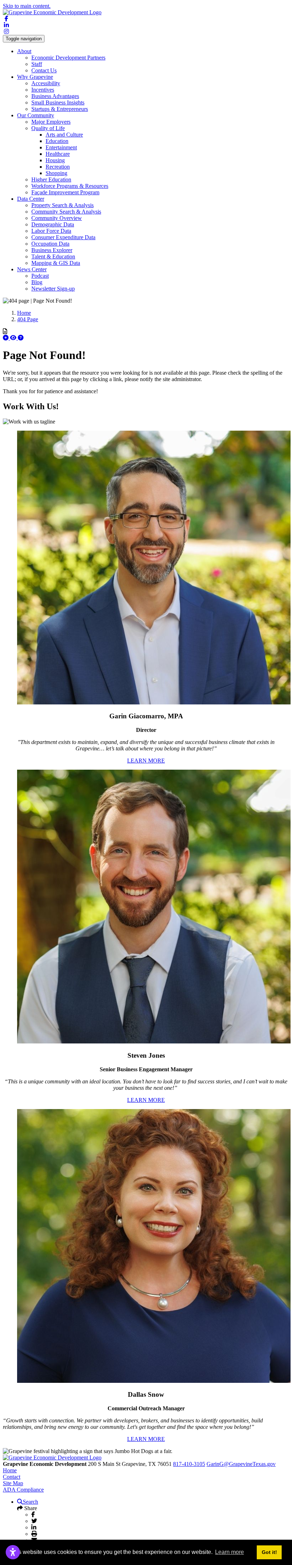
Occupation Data (50, 244)
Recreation (58, 167)
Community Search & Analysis (66, 212)
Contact (11, 1477)
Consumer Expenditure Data (63, 237)
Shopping (56, 173)
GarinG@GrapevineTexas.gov (241, 1464)
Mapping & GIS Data (55, 263)
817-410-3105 (189, 1464)
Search (30, 1502)
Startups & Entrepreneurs (59, 109)
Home (10, 1470)
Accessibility (45, 83)
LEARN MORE (146, 761)
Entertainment (61, 147)
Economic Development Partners (68, 58)
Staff (36, 64)
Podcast (40, 276)
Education (57, 141)
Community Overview (56, 218)
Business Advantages (55, 96)
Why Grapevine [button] (35, 77)
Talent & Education (53, 256)
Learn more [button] (229, 1552)
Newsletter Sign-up (53, 289)
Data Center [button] (30, 199)
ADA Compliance (23, 1490)
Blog (36, 282)
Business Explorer (51, 250)
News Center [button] (32, 269)
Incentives (42, 90)
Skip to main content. (27, 6)
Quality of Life (48, 128)
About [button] (24, 51)
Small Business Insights (57, 102)
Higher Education (51, 179)
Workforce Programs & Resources (69, 186)
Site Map (13, 1483)
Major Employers (51, 122)
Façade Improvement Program (65, 192)
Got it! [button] (269, 1552)
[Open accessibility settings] (13, 1552)
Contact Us (44, 70)
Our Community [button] (35, 115)
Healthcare (58, 154)
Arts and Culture (64, 135)
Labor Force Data (51, 231)
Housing (55, 160)
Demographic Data (52, 224)
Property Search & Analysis (62, 205)
